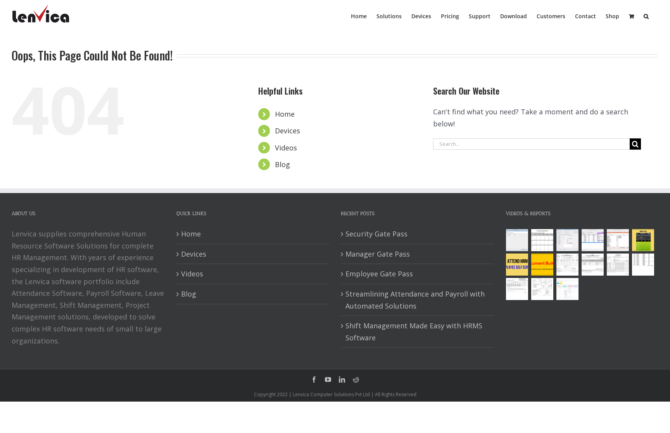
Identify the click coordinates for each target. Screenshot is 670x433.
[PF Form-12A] (567, 264)
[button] (646, 15)
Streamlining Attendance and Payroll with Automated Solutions (415, 300)
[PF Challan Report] (542, 289)
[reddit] (356, 379)
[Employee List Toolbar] (592, 240)
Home (285, 114)
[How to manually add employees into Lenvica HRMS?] (567, 240)
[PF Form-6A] (618, 264)
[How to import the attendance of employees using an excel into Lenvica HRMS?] (517, 240)
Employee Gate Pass (379, 273)
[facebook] (314, 379)
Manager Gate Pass (377, 254)
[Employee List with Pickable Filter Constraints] (618, 240)
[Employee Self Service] (517, 264)
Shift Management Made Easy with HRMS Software (413, 331)
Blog (282, 164)
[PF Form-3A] (517, 289)
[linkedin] (342, 379)
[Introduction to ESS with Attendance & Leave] (643, 240)
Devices (287, 130)
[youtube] (328, 379)
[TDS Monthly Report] (643, 264)
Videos (286, 147)
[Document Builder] (542, 264)
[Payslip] (567, 289)
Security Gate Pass (376, 233)
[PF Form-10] (592, 264)
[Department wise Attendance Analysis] (542, 240)
